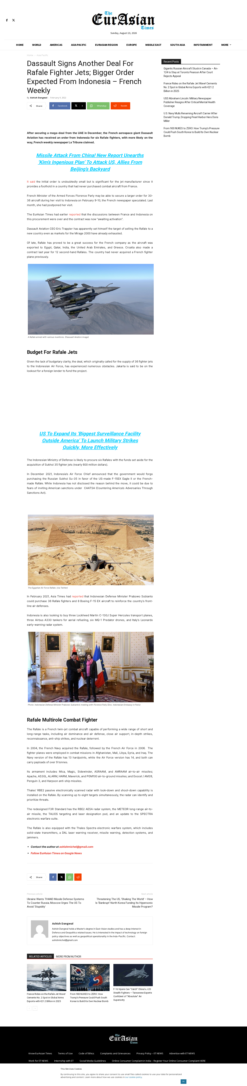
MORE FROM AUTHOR (68, 956)
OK (183, 1081)
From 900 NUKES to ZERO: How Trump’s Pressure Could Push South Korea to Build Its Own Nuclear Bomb (89, 998)
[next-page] (35, 1008)
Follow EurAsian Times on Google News (56, 853)
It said (31, 181)
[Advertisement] (90, 121)
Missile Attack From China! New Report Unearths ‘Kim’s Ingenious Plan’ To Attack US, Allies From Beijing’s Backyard (90, 162)
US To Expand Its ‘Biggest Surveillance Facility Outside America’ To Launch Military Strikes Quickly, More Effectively (89, 440)
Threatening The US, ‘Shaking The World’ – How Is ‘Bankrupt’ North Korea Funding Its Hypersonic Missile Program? (124, 902)
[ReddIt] (78, 877)
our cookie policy (133, 1077)
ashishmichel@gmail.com (76, 846)
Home (30, 55)
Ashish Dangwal (38, 97)
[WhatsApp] (69, 877)
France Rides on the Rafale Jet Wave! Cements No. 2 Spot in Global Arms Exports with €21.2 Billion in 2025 (46, 998)
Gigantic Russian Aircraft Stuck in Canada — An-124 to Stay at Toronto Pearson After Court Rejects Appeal (191, 72)
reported (77, 596)
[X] (13, 20)
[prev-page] (29, 1008)
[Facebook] (6, 20)
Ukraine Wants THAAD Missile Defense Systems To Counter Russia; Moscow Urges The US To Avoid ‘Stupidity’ (55, 902)
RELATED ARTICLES (40, 956)
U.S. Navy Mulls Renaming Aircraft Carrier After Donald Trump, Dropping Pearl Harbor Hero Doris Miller (191, 117)
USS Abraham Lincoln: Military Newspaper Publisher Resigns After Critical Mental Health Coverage (189, 102)
